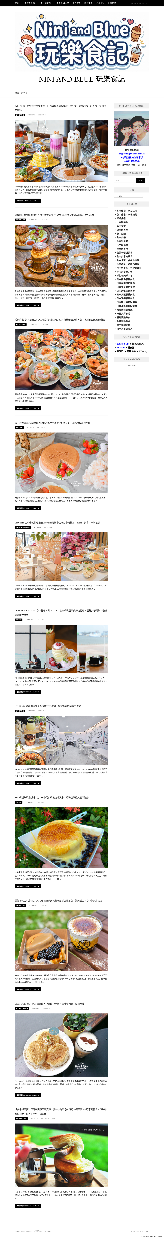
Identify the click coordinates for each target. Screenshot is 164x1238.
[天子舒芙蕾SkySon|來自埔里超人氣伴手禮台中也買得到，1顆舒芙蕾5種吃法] (61, 462)
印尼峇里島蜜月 (125, 329)
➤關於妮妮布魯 (132, 161)
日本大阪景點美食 (126, 294)
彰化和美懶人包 (125, 275)
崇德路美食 (122, 249)
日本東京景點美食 (126, 287)
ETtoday (143, 351)
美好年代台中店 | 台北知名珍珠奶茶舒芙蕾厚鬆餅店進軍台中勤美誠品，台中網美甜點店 (58, 900)
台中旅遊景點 (28, 3)
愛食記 (131, 347)
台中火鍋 (121, 237)
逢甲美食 (121, 226)
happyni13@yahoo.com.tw (131, 153)
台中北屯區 (133, 260)
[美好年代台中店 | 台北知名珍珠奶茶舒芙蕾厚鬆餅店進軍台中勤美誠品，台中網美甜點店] (61, 940)
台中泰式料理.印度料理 (23, 527)
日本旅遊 (112, 3)
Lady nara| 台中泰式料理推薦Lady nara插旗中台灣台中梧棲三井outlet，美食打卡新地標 (57, 522)
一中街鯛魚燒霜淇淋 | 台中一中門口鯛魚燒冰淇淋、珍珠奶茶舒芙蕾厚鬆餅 (52, 797)
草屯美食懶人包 (125, 271)
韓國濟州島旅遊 (125, 310)
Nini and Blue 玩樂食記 (82, 79)
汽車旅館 (132, 214)
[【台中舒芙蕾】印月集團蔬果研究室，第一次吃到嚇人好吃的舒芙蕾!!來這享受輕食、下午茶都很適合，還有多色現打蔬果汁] (61, 1155)
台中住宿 (121, 214)
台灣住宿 (100, 3)
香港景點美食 (123, 321)
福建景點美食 (123, 317)
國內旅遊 (77, 3)
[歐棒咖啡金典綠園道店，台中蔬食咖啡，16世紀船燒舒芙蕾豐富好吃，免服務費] (61, 255)
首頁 (17, 3)
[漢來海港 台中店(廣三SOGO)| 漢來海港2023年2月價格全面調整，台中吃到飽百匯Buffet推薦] (61, 359)
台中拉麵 (121, 233)
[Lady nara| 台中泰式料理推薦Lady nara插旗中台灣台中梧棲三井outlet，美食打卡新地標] (61, 556)
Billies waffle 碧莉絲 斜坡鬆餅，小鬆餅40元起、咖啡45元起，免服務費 (49, 1004)
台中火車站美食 (125, 256)
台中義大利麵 (20, 115)
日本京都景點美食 (126, 291)
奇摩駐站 (131, 351)
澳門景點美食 (123, 325)
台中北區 (121, 260)
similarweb (132, 366)
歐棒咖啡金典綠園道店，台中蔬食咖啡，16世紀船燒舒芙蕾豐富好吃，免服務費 (54, 215)
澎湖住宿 (121, 218)
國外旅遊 (88, 3)
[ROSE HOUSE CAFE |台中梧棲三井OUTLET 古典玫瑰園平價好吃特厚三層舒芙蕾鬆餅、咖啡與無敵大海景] (61, 649)
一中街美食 (122, 222)
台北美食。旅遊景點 (22, 1008)
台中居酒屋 (122, 245)
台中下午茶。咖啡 (21, 1118)
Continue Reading (31, 200)
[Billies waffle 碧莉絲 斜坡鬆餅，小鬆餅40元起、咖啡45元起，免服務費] (61, 1045)
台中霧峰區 (136, 268)
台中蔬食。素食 (20, 219)
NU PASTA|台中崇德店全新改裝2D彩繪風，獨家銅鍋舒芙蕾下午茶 (48, 706)
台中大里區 (122, 268)
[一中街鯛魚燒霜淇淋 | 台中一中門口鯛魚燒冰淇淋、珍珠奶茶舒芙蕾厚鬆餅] (61, 837)
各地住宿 (121, 211)
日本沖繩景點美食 (126, 298)
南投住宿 (132, 211)
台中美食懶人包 (62, 3)
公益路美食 (122, 230)
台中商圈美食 (45, 3)
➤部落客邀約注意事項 (132, 157)
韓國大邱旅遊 (123, 313)
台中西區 (121, 264)
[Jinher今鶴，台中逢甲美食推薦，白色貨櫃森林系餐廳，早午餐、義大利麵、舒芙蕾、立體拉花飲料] (61, 151)
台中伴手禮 (19, 427)
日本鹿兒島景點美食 (127, 302)
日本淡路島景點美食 (127, 306)
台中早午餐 (122, 241)
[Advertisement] (131, 413)
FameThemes (145, 1231)
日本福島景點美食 (126, 279)
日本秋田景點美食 (126, 283)
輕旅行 (120, 351)
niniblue (31, 115)
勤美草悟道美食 (125, 252)
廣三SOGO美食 (20, 324)
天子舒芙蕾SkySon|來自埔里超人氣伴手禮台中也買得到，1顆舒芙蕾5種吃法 (52, 423)
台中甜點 (18, 619)
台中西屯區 (133, 264)
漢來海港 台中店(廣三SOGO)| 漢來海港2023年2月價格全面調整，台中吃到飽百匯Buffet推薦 (60, 320)
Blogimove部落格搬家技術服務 (152, 1236)
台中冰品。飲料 (20, 905)
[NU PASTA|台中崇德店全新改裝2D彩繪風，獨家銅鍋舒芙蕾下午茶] (61, 740)
